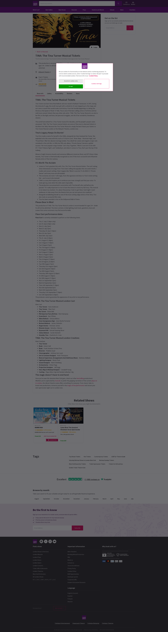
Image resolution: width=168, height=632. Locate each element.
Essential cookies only (71, 81)
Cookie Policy (93, 76)
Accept (71, 86)
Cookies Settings (96, 83)
